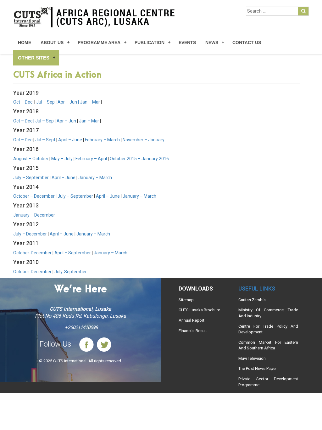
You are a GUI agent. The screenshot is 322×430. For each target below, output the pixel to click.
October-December (32, 252)
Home (24, 42)
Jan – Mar (89, 120)
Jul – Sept (45, 139)
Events (187, 42)
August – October (30, 158)
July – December (30, 233)
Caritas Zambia (252, 299)
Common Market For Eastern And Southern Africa (268, 345)
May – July (62, 158)
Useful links (256, 288)
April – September (72, 252)
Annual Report (191, 320)
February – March (102, 139)
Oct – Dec (23, 102)
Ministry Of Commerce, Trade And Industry (268, 313)
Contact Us (246, 42)
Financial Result (193, 330)
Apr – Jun (67, 102)
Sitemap (186, 299)
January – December (34, 215)
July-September (70, 271)
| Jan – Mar (89, 102)
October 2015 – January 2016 (139, 158)
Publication (149, 42)
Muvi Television (252, 358)
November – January (143, 139)
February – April (91, 158)
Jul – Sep (45, 102)
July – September (31, 177)
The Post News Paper (257, 368)
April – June (70, 139)
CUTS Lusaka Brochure (199, 310)
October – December (34, 196)
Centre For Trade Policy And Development (268, 329)
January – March (95, 177)
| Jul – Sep (44, 120)
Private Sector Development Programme (268, 381)
